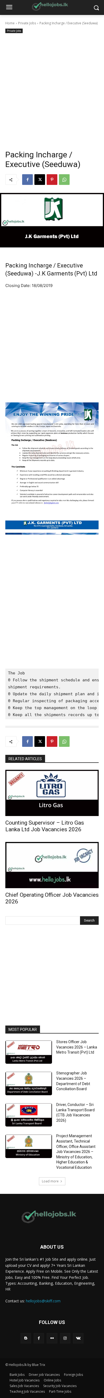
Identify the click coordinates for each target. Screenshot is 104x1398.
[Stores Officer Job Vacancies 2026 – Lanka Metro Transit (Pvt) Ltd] (28, 1052)
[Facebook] (27, 179)
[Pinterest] (52, 179)
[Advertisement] (52, 89)
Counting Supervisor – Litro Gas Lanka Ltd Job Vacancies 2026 (44, 826)
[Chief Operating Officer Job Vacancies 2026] (52, 865)
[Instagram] (65, 1338)
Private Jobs (27, 23)
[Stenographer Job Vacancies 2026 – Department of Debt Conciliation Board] (28, 1083)
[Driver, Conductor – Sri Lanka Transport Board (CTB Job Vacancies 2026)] (28, 1115)
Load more (50, 1181)
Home (10, 23)
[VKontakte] (78, 1338)
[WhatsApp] (64, 179)
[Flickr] (52, 1338)
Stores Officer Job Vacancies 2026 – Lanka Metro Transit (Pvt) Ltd (76, 1047)
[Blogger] (26, 1338)
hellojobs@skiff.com (43, 1300)
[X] (39, 179)
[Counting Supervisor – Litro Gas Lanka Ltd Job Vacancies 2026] (52, 793)
